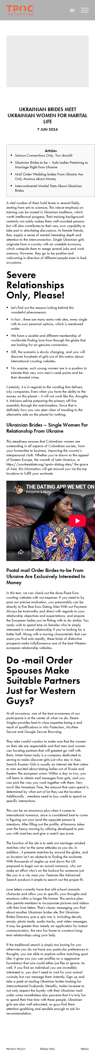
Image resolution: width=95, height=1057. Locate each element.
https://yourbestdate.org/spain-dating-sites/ (39, 464)
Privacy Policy (16, 1049)
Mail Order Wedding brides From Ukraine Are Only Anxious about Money (49, 176)
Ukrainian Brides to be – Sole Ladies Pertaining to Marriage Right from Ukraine (51, 165)
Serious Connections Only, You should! (43, 155)
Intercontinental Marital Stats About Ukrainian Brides (48, 188)
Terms (85, 1049)
